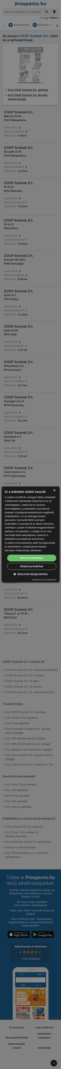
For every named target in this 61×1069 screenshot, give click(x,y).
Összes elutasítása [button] (31, 566)
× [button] (54, 490)
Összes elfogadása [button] (31, 558)
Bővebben (36, 550)
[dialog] (30, 534)
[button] (31, 574)
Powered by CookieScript (44, 580)
